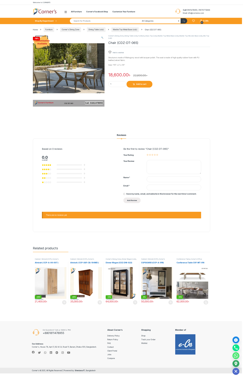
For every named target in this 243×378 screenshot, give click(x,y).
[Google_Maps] (235, 363)
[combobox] (105, 20)
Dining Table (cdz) (96, 29)
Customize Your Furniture (123, 12)
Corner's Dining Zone (70, 29)
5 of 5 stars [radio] (157, 155)
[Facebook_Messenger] (235, 340)
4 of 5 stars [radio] (155, 155)
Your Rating (128, 155)
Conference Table (183, 259)
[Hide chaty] (235, 371)
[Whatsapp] (235, 355)
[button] (102, 37)
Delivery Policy (113, 336)
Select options (205, 302)
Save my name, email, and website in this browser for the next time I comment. (161, 194)
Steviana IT (80, 370)
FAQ (109, 343)
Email (126, 186)
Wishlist (144, 343)
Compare (111, 358)
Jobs (109, 354)
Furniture (49, 29)
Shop (143, 336)
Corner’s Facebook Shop (97, 12)
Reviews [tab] (121, 135)
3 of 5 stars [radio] (152, 155)
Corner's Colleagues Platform (46, 260)
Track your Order (148, 339)
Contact (110, 347)
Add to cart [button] (64, 302)
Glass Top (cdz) (151, 36)
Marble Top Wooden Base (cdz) (190, 36)
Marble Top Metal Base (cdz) (125, 29)
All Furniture (76, 12)
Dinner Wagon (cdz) (129, 259)
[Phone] (235, 347)
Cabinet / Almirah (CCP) (43, 259)
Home (35, 29)
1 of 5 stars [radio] (147, 155)
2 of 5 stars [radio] (150, 155)
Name (126, 177)
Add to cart (141, 84)
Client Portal (112, 351)
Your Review (128, 161)
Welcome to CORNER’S (41, 2)
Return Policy (112, 339)
